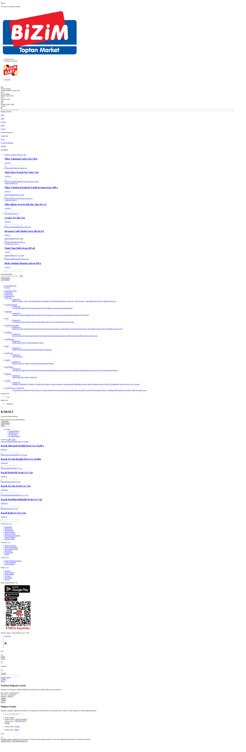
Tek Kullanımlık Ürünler (116, 384)
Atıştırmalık (4, 150)
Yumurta (115, 329)
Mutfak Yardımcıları (94, 384)
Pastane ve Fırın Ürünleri (81, 315)
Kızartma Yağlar (35, 308)
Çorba (30, 301)
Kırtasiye (85, 384)
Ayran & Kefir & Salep (59, 322)
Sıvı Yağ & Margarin (7, 143)
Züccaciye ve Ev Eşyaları (131, 384)
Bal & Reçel (16, 329)
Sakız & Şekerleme (65, 315)
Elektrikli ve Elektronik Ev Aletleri (23, 384)
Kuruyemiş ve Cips (53, 315)
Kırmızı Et (21, 336)
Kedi (14, 356)
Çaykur (3, 129)
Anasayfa (7, 571)
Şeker (99, 301)
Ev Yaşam (8, 576)
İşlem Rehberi (9, 552)
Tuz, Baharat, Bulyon (107, 301)
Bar (72, 315)
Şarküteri (99, 329)
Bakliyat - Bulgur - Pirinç (20, 301)
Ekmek (14, 343)
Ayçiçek (3, 122)
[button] (5, 280)
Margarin (70, 308)
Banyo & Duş (30, 370)
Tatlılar (41, 343)
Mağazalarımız (9, 530)
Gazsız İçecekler (36, 322)
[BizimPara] (10, 76)
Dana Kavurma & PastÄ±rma (72, 390)
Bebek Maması (24, 349)
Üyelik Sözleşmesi (10, 562)
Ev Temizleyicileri (28, 363)
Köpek (18, 356)
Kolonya (70, 370)
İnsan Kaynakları (10, 532)
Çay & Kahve (16, 322)
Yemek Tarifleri (9, 572)
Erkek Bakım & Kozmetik (42, 370)
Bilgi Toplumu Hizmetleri (12, 535)
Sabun (52, 363)
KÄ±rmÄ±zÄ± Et (38, 390)
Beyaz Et (15, 336)
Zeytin (120, 329)
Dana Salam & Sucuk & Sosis (34, 336)
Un (115, 301)
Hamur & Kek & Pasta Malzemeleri (28, 343)
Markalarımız (9, 529)
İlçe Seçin (4, 695)
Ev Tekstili (37, 384)
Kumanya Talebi (10, 539)
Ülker (2, 115)
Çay (8, 397)
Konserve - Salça (84, 301)
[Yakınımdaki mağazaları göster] (23, 714)
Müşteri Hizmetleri (10, 545)
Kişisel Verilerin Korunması (13, 561)
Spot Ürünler (104, 384)
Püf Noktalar (8, 578)
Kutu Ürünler (25, 377)
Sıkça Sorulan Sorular (11, 549)
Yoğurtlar (110, 329)
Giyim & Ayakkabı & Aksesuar (59, 384)
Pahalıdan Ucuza (13, 433)
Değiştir (17, 726)
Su (51, 322)
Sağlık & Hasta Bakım (87, 370)
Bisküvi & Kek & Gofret (39, 315)
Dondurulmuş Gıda (38, 301)
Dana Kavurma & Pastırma (52, 336)
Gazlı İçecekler (26, 322)
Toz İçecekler (70, 322)
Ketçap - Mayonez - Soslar (70, 301)
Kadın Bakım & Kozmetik (59, 370)
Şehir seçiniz (4, 693)
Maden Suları (45, 322)
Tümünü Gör (16, 299)
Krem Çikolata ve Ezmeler (57, 329)
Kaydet (3, 673)
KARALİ (10, 404)
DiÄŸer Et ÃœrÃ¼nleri (88, 390)
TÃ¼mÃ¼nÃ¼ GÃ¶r (19, 390)
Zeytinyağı (44, 308)
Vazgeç (8, 677)
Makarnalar (93, 301)
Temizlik (3, 146)
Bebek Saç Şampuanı (45, 349)
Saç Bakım (76, 370)
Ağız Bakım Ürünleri (19, 370)
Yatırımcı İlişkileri (10, 537)
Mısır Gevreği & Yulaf (72, 329)
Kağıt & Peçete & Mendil (42, 363)
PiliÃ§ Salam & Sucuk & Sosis (137, 390)
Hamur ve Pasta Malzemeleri (53, 301)
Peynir (81, 329)
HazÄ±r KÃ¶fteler (108, 390)
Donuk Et (63, 336)
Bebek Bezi (16, 349)
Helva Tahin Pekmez (26, 329)
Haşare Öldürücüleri (75, 384)
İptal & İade (8, 551)
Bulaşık (14, 363)
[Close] (3, 680)
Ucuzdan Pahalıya (14, 431)
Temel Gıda (4, 136)
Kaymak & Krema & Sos (41, 329)
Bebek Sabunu (34, 349)
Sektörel (7, 579)
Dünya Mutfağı (9, 574)
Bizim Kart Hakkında (11, 547)
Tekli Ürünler (16, 377)
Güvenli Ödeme (9, 564)
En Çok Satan (12, 434)
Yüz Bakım (114, 370)
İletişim (7, 554)
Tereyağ (104, 329)
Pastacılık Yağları (61, 308)
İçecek (3, 139)
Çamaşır (20, 363)
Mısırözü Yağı (51, 308)
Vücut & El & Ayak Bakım (102, 370)
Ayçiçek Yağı (16, 308)
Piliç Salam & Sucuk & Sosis (89, 336)
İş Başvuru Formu (10, 534)
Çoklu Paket (33, 377)
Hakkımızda (8, 527)
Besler (3, 125)
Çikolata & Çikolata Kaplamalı (21, 315)
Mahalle (3, 696)
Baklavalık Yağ (25, 308)
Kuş (21, 356)
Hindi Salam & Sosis (73, 336)
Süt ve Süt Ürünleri (90, 329)
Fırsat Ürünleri (45, 384)
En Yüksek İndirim (14, 436)
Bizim (2, 118)
